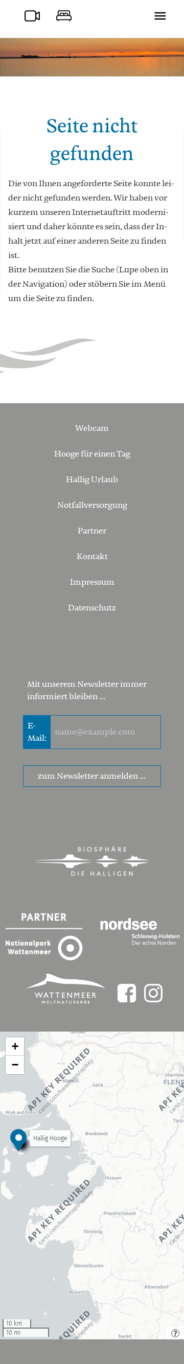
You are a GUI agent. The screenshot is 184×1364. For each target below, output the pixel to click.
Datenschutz (92, 607)
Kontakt (92, 556)
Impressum (92, 582)
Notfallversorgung (92, 505)
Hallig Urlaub (92, 479)
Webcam (92, 428)
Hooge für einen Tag (92, 454)
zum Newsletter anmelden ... (92, 776)
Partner (92, 531)
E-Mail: (37, 732)
